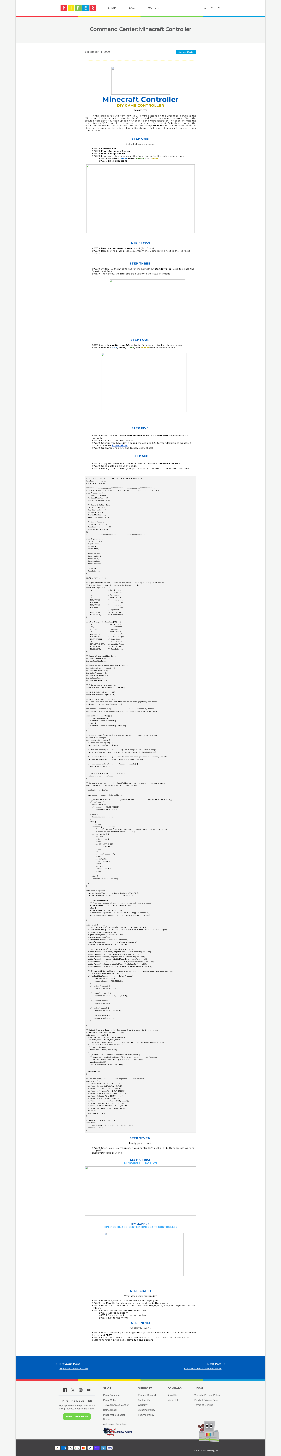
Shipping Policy (146, 1410)
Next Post (214, 1364)
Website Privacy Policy (207, 1395)
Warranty (143, 1405)
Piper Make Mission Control (114, 1417)
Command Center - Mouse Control (203, 1368)
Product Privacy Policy (207, 1400)
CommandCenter (186, 52)
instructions (119, 445)
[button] (113, 7)
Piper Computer (111, 1395)
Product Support (147, 1395)
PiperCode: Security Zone (74, 1368)
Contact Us (144, 1400)
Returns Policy (146, 1415)
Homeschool (110, 1410)
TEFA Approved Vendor (116, 1405)
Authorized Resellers (115, 1424)
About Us (172, 1395)
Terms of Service (203, 1405)
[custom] (65, 1390)
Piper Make (109, 1400)
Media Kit (172, 1400)
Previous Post (69, 1364)
